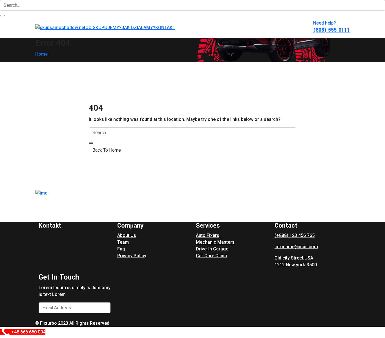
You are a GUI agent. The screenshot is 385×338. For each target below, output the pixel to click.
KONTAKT (165, 27)
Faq (121, 249)
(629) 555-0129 (57, 215)
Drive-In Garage (212, 249)
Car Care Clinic (211, 255)
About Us (126, 235)
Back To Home (106, 150)
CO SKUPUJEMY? (103, 27)
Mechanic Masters (215, 242)
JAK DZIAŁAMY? (138, 27)
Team (123, 242)
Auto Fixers (207, 235)
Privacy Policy (131, 255)
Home (41, 54)
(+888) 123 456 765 (295, 235)
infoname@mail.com (296, 246)
